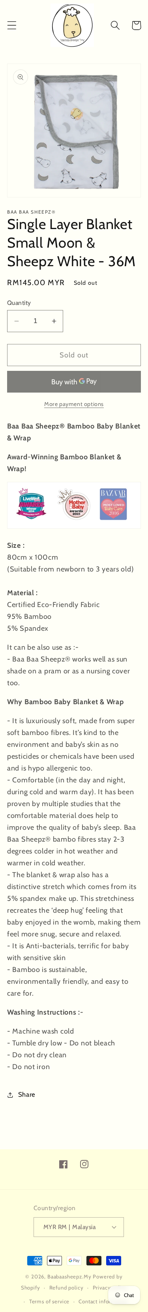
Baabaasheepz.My (69, 1276)
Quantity (19, 302)
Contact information (103, 1301)
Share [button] (27, 1094)
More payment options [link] (74, 404)
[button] (12, 25)
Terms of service (49, 1301)
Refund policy (66, 1287)
